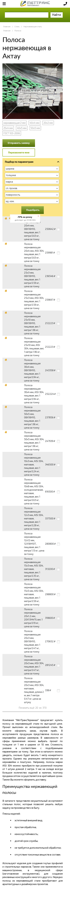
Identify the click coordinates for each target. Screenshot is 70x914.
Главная (6, 26)
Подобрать (33, 209)
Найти (56, 14)
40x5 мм (22, 127)
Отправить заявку (19, 142)
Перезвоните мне (18, 152)
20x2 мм (48, 122)
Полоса (17, 31)
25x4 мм (8, 127)
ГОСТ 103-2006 (11, 133)
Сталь (16, 26)
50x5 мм (35, 127)
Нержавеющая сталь (32, 26)
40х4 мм (34, 122)
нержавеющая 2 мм (14, 122)
